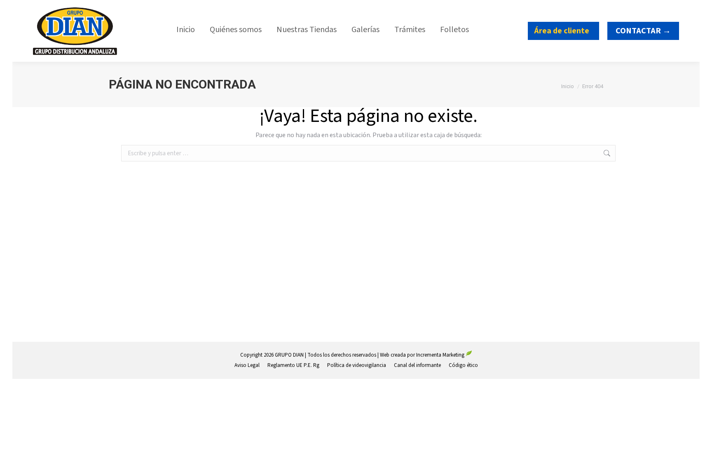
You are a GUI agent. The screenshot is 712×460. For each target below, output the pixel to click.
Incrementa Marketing (441, 355)
